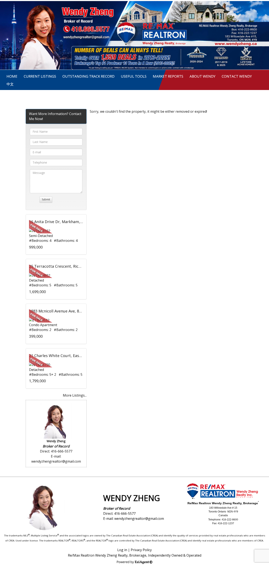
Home (12, 76)
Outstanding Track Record (88, 76)
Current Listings (40, 76)
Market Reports (168, 76)
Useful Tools (133, 76)
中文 (10, 84)
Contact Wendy (237, 76)
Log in (122, 550)
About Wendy (202, 76)
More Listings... (75, 395)
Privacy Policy (141, 550)
